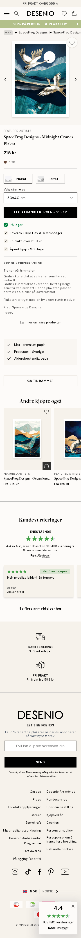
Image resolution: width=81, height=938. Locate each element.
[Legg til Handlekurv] (47, 466)
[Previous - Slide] (5, 79)
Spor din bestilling (60, 807)
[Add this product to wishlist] (72, 42)
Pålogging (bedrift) (27, 859)
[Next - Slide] (75, 79)
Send (40, 762)
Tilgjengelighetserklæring (22, 830)
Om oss (35, 792)
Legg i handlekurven (40, 212)
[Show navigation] (7, 13)
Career (36, 815)
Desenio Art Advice (61, 792)
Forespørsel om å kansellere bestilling (62, 839)
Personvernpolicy (37, 772)
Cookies (53, 823)
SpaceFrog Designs (33, 32)
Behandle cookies (60, 849)
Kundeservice (57, 799)
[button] (58, 918)
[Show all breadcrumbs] (8, 32)
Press (37, 799)
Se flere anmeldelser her (40, 608)
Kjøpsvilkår (55, 815)
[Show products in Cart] (74, 13)
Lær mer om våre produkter (40, 322)
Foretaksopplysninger (24, 807)
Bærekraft (33, 823)
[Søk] (17, 13)
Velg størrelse (14, 189)
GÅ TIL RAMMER (40, 381)
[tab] (13, 123)
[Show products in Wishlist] (64, 13)
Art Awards (33, 851)
